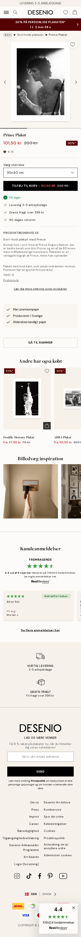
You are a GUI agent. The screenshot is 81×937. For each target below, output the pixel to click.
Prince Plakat (58, 35)
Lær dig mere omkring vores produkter (40, 289)
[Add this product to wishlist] (73, 44)
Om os (34, 802)
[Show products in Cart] (74, 12)
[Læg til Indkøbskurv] (47, 425)
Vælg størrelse (14, 165)
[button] (58, 919)
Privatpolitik (38, 780)
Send (40, 771)
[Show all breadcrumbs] (7, 35)
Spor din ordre (54, 816)
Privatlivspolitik (54, 838)
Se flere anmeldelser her (40, 630)
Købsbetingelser (55, 824)
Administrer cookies (58, 855)
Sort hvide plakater (30, 35)
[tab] (13, 126)
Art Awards (31, 857)
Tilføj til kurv (40, 186)
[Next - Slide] (76, 82)
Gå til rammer (40, 342)
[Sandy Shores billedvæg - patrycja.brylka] (30, 491)
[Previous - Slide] (5, 82)
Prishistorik (11, 280)
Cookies (49, 831)
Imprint (34, 816)
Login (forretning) (26, 864)
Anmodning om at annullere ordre (56, 846)
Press (35, 809)
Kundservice (52, 809)
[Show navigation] (6, 12)
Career (34, 824)
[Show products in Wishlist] (65, 12)
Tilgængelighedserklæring (20, 838)
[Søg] (15, 12)
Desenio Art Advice (57, 802)
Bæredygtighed (28, 831)
